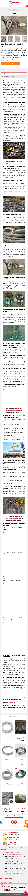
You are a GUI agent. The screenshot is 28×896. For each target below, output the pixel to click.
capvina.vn (12, 702)
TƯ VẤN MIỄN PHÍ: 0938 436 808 (10, 63)
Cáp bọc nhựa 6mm (7, 737)
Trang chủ (8, 9)
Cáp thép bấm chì (16, 10)
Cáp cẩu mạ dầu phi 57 (21, 808)
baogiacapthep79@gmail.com (13, 854)
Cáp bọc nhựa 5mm (7, 760)
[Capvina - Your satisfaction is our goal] (14, 2)
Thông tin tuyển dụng (6, 884)
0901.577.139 (17, 852)
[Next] (25, 25)
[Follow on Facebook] (5, 890)
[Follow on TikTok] (7, 890)
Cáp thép (16, 9)
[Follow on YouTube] (9, 890)
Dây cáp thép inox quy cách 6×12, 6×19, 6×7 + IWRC (21, 738)
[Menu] (2, 2)
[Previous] (3, 25)
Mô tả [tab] (3, 73)
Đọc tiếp (7, 741)
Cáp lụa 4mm (21, 784)
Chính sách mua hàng (6, 882)
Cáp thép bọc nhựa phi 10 (7, 784)
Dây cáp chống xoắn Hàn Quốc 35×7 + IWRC (7, 809)
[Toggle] (26, 882)
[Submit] (27, 6)
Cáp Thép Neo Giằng (21, 760)
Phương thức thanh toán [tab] (8, 76)
